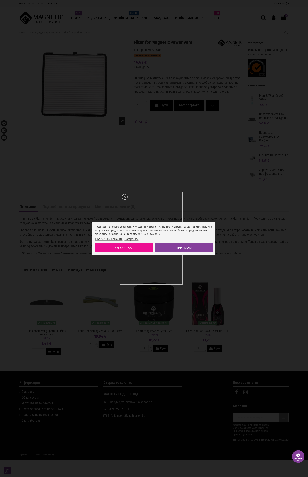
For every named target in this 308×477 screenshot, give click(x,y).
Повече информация (108, 239)
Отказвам (124, 248)
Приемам (184, 248)
